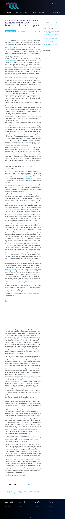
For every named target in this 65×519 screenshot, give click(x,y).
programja (12, 42)
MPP (35, 508)
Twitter (49, 508)
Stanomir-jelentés (9, 271)
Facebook (50, 506)
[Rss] (55, 3)
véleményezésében (10, 60)
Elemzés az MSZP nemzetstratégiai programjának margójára (15, 492)
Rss (49, 512)
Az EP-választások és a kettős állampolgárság (31, 492)
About (20, 506)
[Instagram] (52, 3)
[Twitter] (49, 3)
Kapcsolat (41, 12)
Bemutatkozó (8, 12)
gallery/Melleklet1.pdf (30, 178)
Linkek (34, 12)
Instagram (50, 510)
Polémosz (26, 12)
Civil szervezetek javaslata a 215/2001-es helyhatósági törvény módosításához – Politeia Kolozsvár (52, 33)
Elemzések (18, 12)
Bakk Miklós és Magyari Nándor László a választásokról (51, 40)
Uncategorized (10, 31)
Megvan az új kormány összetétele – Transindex (52, 45)
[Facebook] (45, 3)
